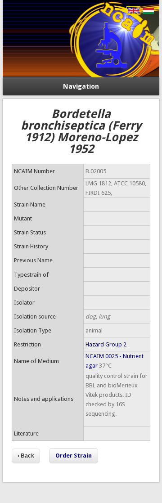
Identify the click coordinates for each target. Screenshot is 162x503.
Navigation (81, 86)
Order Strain (73, 455)
